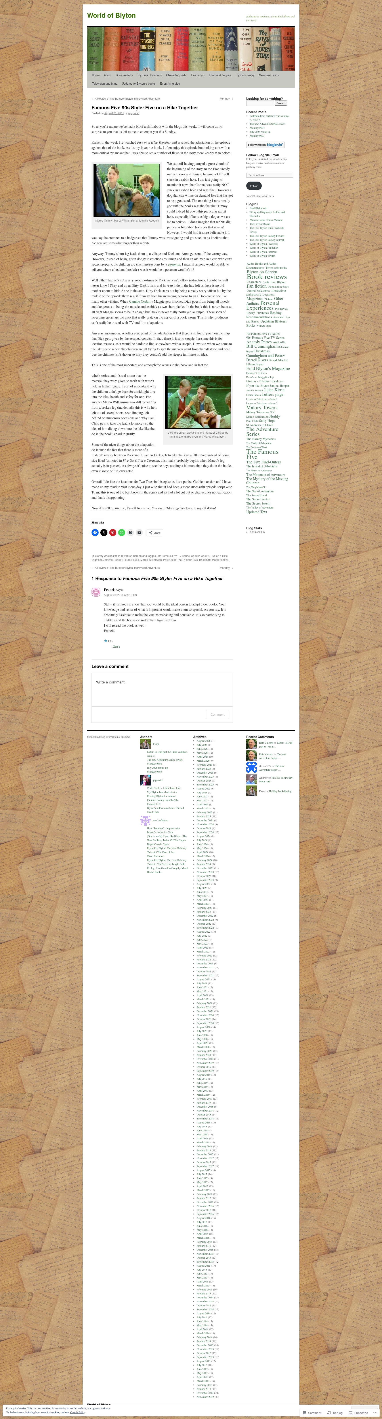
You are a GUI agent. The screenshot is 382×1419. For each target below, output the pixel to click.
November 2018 (205, 1110)
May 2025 (202, 800)
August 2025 (203, 788)
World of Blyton (111, 15)
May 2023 (202, 895)
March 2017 (203, 1190)
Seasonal (278, 317)
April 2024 (202, 852)
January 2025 (204, 816)
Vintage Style (264, 325)
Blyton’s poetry (245, 75)
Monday (226, 98)
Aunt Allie (279, 342)
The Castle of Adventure (258, 443)
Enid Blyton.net (258, 208)
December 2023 (205, 868)
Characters (254, 282)
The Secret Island (256, 495)
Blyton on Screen (131, 556)
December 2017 (205, 1154)
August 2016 (203, 1218)
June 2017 (202, 1178)
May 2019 (202, 1086)
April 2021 (202, 995)
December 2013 (205, 1345)
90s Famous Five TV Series (173, 556)
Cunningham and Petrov (265, 355)
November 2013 (205, 1349)
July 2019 (202, 1078)
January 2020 (204, 1055)
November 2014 (205, 1301)
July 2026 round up (260, 131)
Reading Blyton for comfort (161, 796)
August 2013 (203, 1361)
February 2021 (204, 1003)
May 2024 (202, 848)
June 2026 (202, 748)
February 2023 (204, 907)
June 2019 (202, 1082)
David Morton (278, 359)
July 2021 (202, 983)
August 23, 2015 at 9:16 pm (120, 595)
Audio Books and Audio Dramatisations (261, 265)
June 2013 (202, 1369)
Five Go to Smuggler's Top (260, 377)
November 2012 (205, 1396)
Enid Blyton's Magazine (268, 368)
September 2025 (205, 784)
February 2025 (204, 812)
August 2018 (203, 1122)
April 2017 (202, 1186)
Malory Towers (261, 407)
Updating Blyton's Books (266, 323)
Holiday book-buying (280, 791)
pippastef (133, 113)
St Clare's (267, 425)
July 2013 (202, 1365)
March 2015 (203, 1285)
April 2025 (202, 804)
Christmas (262, 350)
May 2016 (202, 1229)
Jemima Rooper (112, 560)
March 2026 (203, 760)
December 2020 (205, 1011)
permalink (222, 560)
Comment (218, 714)
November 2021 (205, 967)
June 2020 (202, 1035)
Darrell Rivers (257, 359)
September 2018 (205, 1118)
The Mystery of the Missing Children (267, 480)
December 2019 (205, 1058)
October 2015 (204, 1257)
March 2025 (203, 808)
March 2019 (203, 1094)
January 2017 (204, 1198)
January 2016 (204, 1245)
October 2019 (204, 1066)
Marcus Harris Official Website (266, 220)
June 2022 (202, 939)
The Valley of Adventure (259, 507)
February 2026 (204, 764)
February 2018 (204, 1146)
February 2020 (204, 1051)
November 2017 (205, 1158)
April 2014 (202, 1329)
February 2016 (204, 1241)
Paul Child (169, 560)
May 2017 (202, 1182)
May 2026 (202, 752)
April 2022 (202, 947)
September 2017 (205, 1166)
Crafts (266, 282)
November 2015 (205, 1253)
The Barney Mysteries (261, 438)
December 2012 (205, 1392)
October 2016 (204, 1210)
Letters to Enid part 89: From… (275, 744)
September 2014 (205, 1309)
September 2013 (205, 1357)
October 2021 (204, 971)
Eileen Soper (255, 364)
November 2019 (205, 1062)
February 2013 (204, 1385)
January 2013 (204, 1389)
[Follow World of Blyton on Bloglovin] (265, 147)
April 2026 (202, 756)
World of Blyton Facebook (264, 243)
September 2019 (205, 1070)
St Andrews (253, 425)
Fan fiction (197, 75)
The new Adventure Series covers (267, 123)
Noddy (274, 416)
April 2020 (202, 1043)
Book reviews (124, 75)
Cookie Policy (77, 1412)
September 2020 (205, 1023)
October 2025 (204, 780)
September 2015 (205, 1261)
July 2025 (202, 792)
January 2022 (204, 959)
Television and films (104, 83)
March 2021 (203, 999)
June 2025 (202, 796)
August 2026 (203, 740)
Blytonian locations (150, 75)
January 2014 (204, 1341)
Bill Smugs (283, 346)
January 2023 (204, 911)
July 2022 (202, 935)
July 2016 (202, 1222)
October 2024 (204, 828)
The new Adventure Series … (272, 756)
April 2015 (202, 1281)
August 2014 (203, 1313)
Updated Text (256, 511)
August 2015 (203, 1265)
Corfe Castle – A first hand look (164, 788)
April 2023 (202, 899)
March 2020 (203, 1047)
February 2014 (204, 1337)
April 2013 (202, 1377)
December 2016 (205, 1202)
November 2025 (205, 776)
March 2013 (203, 1381)
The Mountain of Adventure (265, 474)
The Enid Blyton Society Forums (267, 235)
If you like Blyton (257, 385)
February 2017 (204, 1194)
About (107, 75)
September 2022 (205, 927)
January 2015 (204, 1293)
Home (95, 75)
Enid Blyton (278, 282)
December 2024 (205, 820)
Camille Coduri (140, 301)
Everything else (170, 83)
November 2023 (205, 872)
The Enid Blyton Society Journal (267, 239)
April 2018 (202, 1138)
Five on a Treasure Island (262, 381)
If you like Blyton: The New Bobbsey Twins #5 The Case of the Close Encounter (167, 852)
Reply (116, 646)
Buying (249, 351)
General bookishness (258, 290)
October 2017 (204, 1162)
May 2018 (202, 1134)
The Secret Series (258, 499)
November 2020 (205, 1015)
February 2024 (204, 860)
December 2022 (205, 915)
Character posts (176, 75)
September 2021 (205, 975)
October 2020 (204, 1019)
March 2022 (203, 951)
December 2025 (205, 772)
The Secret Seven (257, 503)
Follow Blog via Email (262, 155)
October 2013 (204, 1353)
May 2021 (202, 991)
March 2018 (203, 1142)
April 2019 (202, 1090)
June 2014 (202, 1321)
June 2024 (202, 844)
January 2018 (204, 1150)
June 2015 (202, 1273)
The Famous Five (187, 560)
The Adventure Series (262, 431)
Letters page (272, 394)
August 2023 (203, 884)
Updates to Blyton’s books (139, 83)
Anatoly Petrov (259, 341)
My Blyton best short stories (162, 792)
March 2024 (203, 856)
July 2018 (202, 1126)
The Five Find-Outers (263, 462)
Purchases (262, 313)
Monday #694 (257, 127)
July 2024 (202, 840)
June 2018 (202, 1130)
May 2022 (202, 943)
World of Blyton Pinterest (263, 251)
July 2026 (202, 744)
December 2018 (205, 1106)
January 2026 (204, 768)
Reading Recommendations (264, 314)
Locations (269, 294)
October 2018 (204, 1114)
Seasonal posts (269, 75)
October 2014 (204, 1305)
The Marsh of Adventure (259, 470)
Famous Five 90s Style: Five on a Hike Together (145, 107)
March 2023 (203, 903)
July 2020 (202, 1031)
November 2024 (205, 824)
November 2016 (205, 1206)
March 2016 (203, 1237)
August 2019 (203, 1074)
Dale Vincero (266, 742)
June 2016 (202, 1225)
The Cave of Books (260, 224)
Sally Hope (267, 420)
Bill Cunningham (262, 346)
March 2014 (203, 1333)
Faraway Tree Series (256, 373)
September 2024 (205, 832)
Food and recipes (220, 75)
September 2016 (205, 1214)
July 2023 (202, 888)
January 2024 (204, 864)
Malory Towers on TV (260, 412)
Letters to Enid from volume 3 (261, 403)
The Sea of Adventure (260, 491)
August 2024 (203, 836)
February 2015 (204, 1289)
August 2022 (203, 931)
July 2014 (202, 1317)
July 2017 (202, 1174)
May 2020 (202, 1039)
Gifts (281, 381)
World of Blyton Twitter (262, 255)
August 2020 (203, 1027)
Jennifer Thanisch (254, 390)
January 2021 (204, 1007)
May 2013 (202, 1373)
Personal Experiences (262, 305)
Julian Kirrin (274, 389)
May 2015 (202, 1277)
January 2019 (204, 1102)
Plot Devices (281, 308)
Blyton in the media (276, 267)
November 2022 (205, 919)
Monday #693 (257, 135)
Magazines (255, 298)
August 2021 (203, 979)
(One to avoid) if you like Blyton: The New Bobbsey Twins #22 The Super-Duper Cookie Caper (167, 840)
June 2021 (202, 987)
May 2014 (202, 1325)
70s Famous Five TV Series (263, 334)
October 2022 (204, 923)
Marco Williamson (151, 560)
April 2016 (202, 1233)
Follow (254, 186)
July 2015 (202, 1269)
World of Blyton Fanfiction (264, 247)
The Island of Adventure (261, 466)
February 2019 (204, 1098)
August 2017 (203, 1170)
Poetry (251, 313)
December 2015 (205, 1249)
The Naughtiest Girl (256, 487)
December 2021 (205, 963)
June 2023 (202, 892)
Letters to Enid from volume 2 (261, 399)
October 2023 (204, 876)
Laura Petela (131, 560)
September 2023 (205, 880)
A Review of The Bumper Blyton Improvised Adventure (126, 98)
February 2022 (204, 955)
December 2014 (205, 1297)
